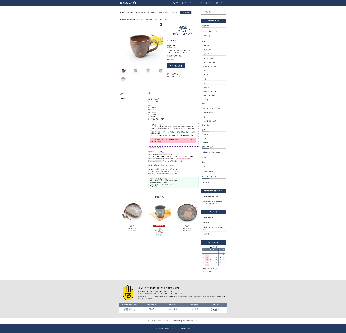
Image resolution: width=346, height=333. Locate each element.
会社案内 (206, 234)
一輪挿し (206, 142)
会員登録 (199, 3)
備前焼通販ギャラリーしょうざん (171, 328)
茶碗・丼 (206, 87)
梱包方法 (206, 182)
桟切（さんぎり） (176, 76)
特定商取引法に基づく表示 (190, 321)
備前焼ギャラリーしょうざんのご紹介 (213, 228)
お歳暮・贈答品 (208, 171)
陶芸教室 (206, 222)
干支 (205, 166)
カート (220, 3)
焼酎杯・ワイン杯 (209, 112)
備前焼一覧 (130, 12)
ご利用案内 (174, 12)
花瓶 (205, 138)
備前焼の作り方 (208, 218)
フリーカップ (208, 54)
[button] (161, 24)
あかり (204, 157)
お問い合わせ (187, 3)
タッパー (206, 75)
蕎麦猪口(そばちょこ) (210, 62)
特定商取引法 (152, 12)
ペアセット (206, 36)
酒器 (203, 104)
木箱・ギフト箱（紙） (209, 177)
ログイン (210, 3)
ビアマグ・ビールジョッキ (212, 108)
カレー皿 (206, 45)
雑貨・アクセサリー (208, 147)
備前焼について (140, 12)
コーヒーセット (208, 58)
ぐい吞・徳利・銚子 (210, 121)
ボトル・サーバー (209, 117)
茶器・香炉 (205, 125)
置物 (203, 162)
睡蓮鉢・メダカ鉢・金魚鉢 (211, 152)
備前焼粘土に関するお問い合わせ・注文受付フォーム (212, 202)
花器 (203, 130)
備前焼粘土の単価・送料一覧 (212, 196)
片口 (205, 79)
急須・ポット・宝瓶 (210, 91)
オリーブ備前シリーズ (210, 31)
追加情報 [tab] (123, 98)
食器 (147, 19)
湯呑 (205, 70)
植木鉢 (206, 134)
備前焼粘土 (205, 26)
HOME (122, 12)
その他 (206, 100)
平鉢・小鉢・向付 (209, 95)
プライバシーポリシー (164, 321)
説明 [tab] (121, 94)
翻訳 (177, 3)
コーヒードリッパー (210, 66)
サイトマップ (152, 321)
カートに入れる (176, 66)
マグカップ (178, 75)
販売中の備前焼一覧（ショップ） (134, 19)
